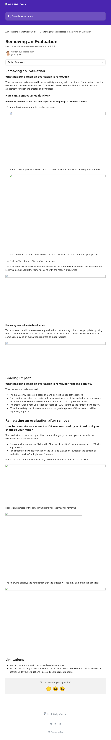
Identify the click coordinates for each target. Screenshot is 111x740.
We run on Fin (57, 732)
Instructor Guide (28, 31)
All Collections (11, 31)
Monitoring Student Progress (53, 31)
